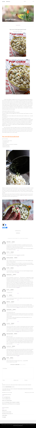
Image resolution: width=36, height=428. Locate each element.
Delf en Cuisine (10, 333)
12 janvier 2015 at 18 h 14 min (10, 253)
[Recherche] (33, 1)
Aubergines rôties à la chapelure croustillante (12, 402)
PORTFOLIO (8, 1)
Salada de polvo (8, 398)
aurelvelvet (9, 274)
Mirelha (8, 301)
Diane (8, 357)
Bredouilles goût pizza (29, 392)
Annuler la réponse (22, 364)
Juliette (3, 400)
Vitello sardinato (4, 415)
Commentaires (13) (18, 230)
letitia (21, 31)
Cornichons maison (9, 400)
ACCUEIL (3, 1)
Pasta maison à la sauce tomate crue (7, 413)
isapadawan (9, 309)
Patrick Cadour (10, 257)
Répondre (15, 257)
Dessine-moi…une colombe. (7, 392)
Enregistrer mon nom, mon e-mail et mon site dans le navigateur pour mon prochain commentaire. (16, 384)
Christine (17, 364)
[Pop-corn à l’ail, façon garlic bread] (17, 45)
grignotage (18, 25)
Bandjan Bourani (7, 397)
